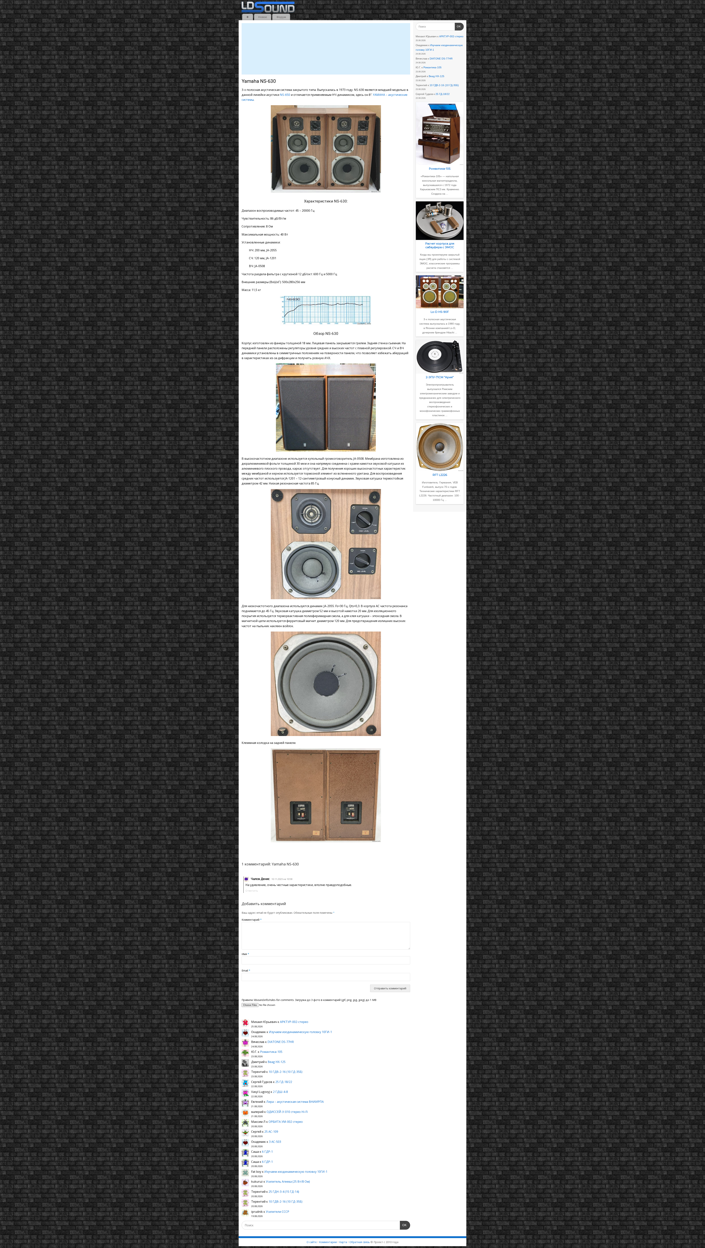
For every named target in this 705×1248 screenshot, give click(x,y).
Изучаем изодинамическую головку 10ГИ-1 (300, 1032)
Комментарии (328, 1242)
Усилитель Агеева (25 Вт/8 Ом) (288, 1182)
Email (246, 970)
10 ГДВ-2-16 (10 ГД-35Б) (285, 1072)
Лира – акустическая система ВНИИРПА (295, 1102)
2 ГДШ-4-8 (280, 1092)
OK (403, 1225)
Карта (343, 1242)
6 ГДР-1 (267, 1152)
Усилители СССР (277, 1212)
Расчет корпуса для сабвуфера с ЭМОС (439, 245)
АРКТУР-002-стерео (294, 1022)
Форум (281, 17)
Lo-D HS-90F (440, 312)
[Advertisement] (326, 49)
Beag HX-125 (276, 1062)
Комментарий (252, 919)
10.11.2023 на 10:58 (281, 879)
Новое (262, 17)
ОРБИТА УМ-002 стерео (286, 1122)
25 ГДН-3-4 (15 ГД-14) (284, 1192)
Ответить (251, 890)
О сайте (312, 1242)
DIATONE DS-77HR (280, 1042)
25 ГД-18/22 (283, 1082)
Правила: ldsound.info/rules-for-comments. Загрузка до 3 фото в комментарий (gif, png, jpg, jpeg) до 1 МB (309, 1000)
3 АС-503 (275, 1142)
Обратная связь (359, 1242)
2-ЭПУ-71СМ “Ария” (440, 377)
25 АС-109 (271, 1132)
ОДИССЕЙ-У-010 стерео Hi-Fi (287, 1112)
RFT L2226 (440, 475)
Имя (245, 954)
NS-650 (285, 95)
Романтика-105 (271, 1052)
